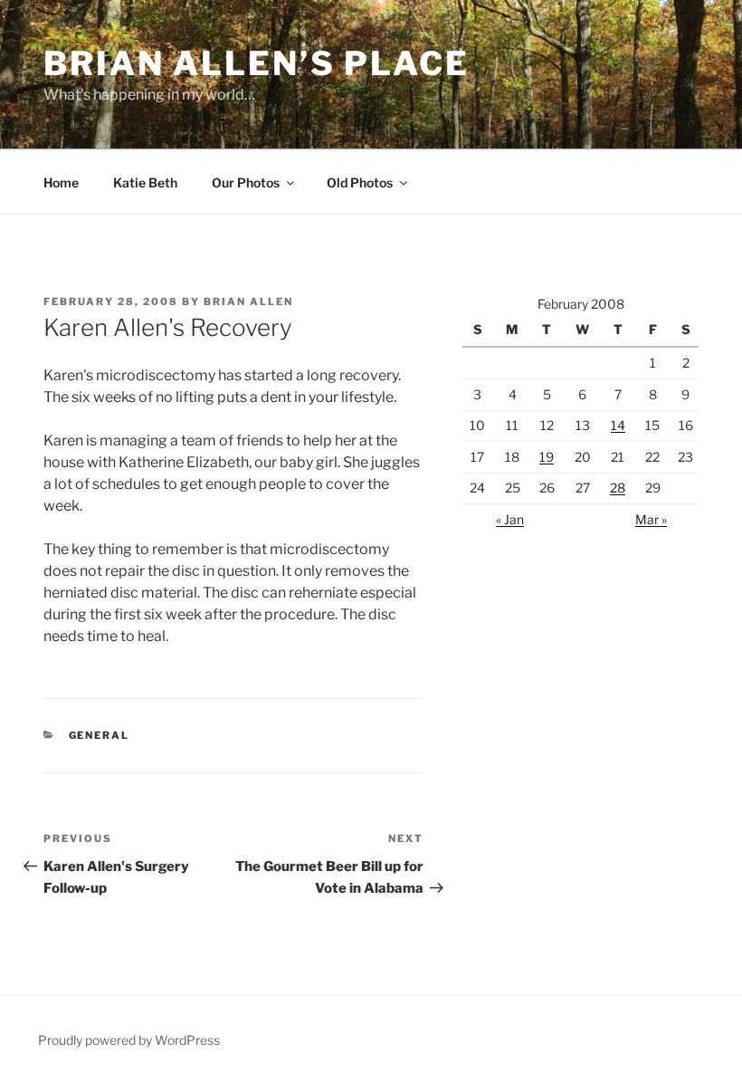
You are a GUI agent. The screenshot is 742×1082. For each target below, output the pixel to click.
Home (61, 182)
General (99, 735)
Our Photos (246, 182)
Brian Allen (248, 301)
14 (618, 425)
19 (546, 456)
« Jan (510, 519)
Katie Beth (145, 182)
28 (617, 487)
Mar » (651, 519)
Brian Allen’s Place (256, 63)
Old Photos (360, 182)
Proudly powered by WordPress (129, 1040)
